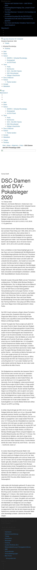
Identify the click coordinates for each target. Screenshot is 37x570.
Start (4, 145)
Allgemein (15, 145)
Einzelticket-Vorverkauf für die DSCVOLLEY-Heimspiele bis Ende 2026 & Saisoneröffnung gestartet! (19, 18)
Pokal (21, 145)
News (8, 145)
